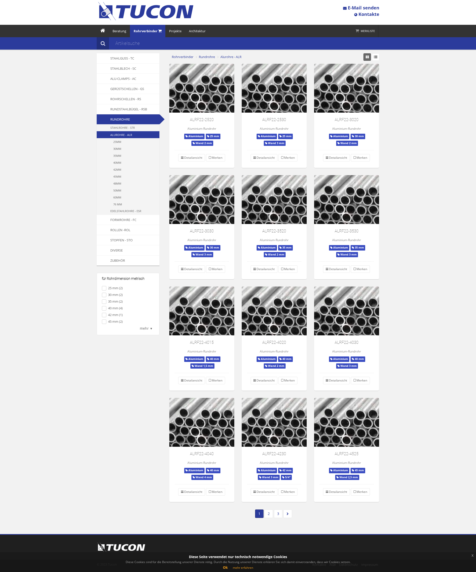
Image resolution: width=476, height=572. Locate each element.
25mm (117, 142)
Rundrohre (120, 119)
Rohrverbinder (182, 57)
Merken (216, 158)
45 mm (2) (115, 321)
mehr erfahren (243, 568)
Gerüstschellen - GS (127, 89)
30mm (117, 149)
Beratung (119, 31)
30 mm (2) (115, 294)
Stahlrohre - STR (122, 127)
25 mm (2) (115, 288)
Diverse (116, 250)
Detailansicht (192, 158)
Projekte (175, 31)
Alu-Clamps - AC (123, 78)
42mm (117, 169)
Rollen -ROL (120, 230)
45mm (117, 176)
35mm (117, 156)
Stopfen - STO (121, 240)
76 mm (117, 204)
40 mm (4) (115, 308)
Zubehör (117, 260)
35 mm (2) (115, 301)
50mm (117, 190)
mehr (146, 328)
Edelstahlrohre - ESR (125, 211)
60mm (117, 197)
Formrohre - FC (123, 220)
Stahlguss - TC (122, 58)
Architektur (197, 31)
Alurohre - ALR (121, 135)
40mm (117, 162)
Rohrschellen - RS (125, 99)
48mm (117, 183)
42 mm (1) (115, 315)
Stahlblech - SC (123, 68)
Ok (225, 567)
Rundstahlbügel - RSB (128, 109)
